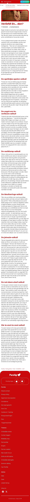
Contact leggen (5, 435)
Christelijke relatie (6, 431)
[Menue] (2, 2)
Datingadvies (7, 1)
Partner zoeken (5, 449)
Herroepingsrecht (6, 405)
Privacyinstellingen (6, 415)
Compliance (4, 401)
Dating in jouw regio (23, 5)
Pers (2, 419)
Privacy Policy (5, 394)
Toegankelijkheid (6, 422)
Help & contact (5, 391)
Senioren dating (5, 463)
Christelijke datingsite (7, 460)
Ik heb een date (10, 5)
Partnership (4, 442)
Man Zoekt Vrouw (6, 453)
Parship (3, 368)
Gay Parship (4, 467)
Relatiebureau (5, 438)
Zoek (2, 479)
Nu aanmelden (25, 1)
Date (14, 368)
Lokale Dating (5, 483)
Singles (3, 445)
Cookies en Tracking (7, 412)
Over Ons (4, 408)
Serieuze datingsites (7, 456)
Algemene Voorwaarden (8, 398)
